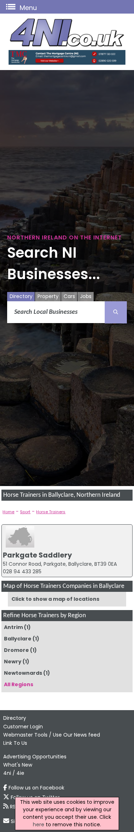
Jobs (85, 296)
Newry (12, 661)
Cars (69, 296)
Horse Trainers (50, 512)
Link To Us (15, 743)
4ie (20, 773)
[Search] (116, 312)
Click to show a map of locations (55, 599)
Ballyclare (17, 638)
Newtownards (23, 673)
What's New (17, 764)
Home (8, 512)
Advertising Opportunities (34, 756)
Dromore (16, 650)
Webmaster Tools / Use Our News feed (51, 734)
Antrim (13, 627)
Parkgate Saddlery (37, 555)
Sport (25, 512)
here (38, 824)
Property (48, 296)
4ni (7, 773)
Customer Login (23, 726)
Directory (21, 296)
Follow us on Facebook (36, 787)
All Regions (18, 684)
